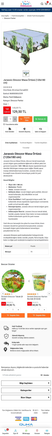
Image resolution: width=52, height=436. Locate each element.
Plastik (33, 246)
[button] (46, 3)
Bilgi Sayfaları (26, 383)
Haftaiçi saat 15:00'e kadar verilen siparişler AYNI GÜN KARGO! (26, 10)
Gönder (46, 375)
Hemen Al (42, 119)
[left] (3, 293)
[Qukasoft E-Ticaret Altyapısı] (26, 425)
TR (31, 252)
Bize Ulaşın (26, 397)
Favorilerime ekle (11, 124)
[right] (49, 293)
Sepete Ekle (27, 119)
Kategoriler (26, 390)
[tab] (11, 142)
